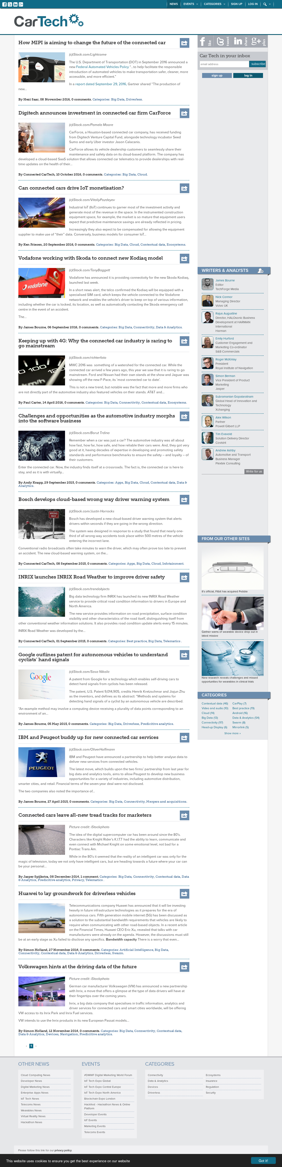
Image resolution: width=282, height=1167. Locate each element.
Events (189, 4)
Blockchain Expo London (99, 1098)
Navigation (69, 1034)
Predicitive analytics (157, 724)
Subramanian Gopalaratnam (234, 396)
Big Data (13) (210, 718)
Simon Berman (225, 376)
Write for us (254, 471)
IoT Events (90, 1120)
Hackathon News (31, 1122)
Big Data (117, 99)
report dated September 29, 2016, (101, 84)
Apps (119, 482)
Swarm (117, 953)
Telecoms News (30, 1104)
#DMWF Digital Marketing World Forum (108, 1075)
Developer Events (95, 1114)
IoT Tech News (30, 1098)
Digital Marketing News (35, 1087)
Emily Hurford (225, 338)
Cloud (142, 174)
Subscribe (258, 64)
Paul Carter (32, 402)
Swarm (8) (238, 722)
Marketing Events (94, 1126)
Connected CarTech (39, 174)
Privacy (78, 880)
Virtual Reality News (33, 1116)
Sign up (236, 4)
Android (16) (240, 713)
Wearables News (31, 1110)
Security (211, 1092)
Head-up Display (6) (214, 727)
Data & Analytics (169, 327)
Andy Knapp (33, 482)
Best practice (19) (243, 708)
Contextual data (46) (215, 703)
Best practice (137, 641)
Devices (52, 1034)
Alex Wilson (223, 417)
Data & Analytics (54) (245, 718)
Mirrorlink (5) (240, 727)
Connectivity (143, 327)
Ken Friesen (32, 244)
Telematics (172, 641)
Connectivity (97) (212, 722)
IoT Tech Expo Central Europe (102, 1087)
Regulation (212, 1087)
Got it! (263, 1160)
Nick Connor (224, 297)
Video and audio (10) (215, 708)
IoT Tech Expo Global (97, 1081)
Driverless (134, 99)
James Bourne (34, 327)
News (174, 4)
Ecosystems (176, 244)
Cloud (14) (208, 713)
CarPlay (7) (239, 703)
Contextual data (152, 244)
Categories (212, 4)
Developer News (31, 1081)
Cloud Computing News (35, 1075)
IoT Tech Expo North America (102, 1092)
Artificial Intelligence (136, 950)
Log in (253, 4)
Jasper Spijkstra (35, 877)
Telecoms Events (94, 1132)
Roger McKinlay (226, 359)
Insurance (211, 1081)
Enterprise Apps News (34, 1092)
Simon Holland (35, 950)
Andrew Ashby (225, 450)
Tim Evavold (224, 434)
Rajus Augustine (226, 313)
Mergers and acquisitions (166, 802)
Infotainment (172, 564)
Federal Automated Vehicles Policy (102, 67)
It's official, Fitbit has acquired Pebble (225, 591)
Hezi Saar (30, 99)
